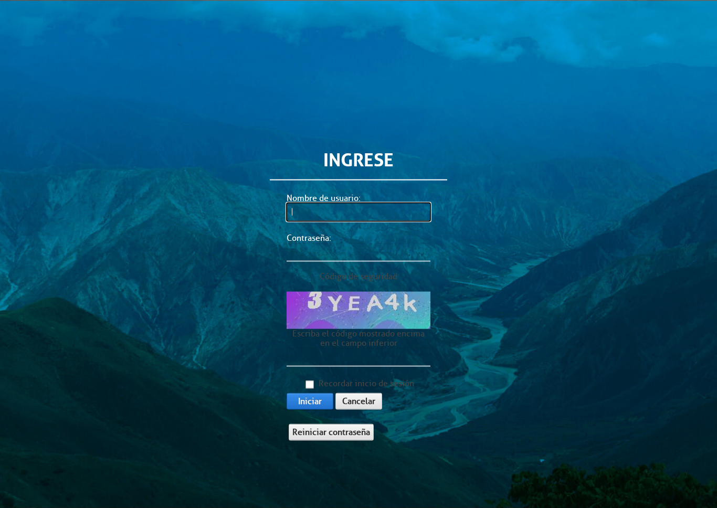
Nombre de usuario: (324, 198)
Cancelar (358, 401)
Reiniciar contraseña (331, 432)
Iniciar (310, 401)
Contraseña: (309, 238)
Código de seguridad (358, 276)
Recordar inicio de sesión (366, 383)
